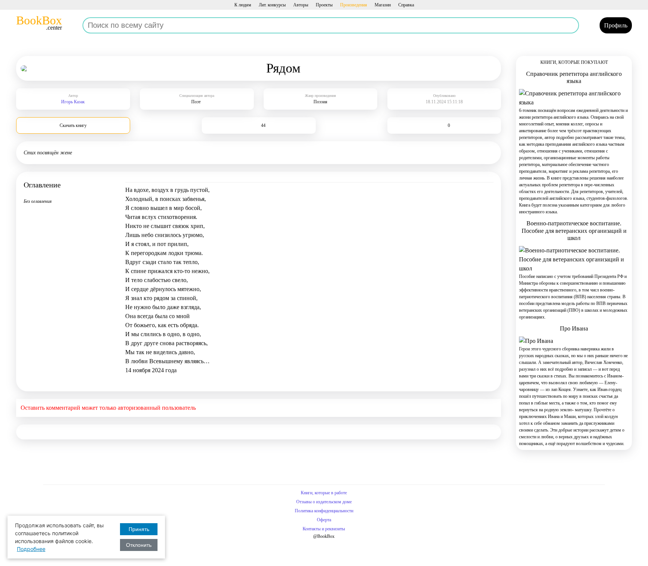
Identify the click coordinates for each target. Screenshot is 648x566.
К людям (242, 5)
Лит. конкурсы (272, 5)
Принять (139, 529)
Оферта (324, 519)
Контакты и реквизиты (324, 528)
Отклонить (139, 545)
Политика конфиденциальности (324, 510)
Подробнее (31, 549)
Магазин (383, 5)
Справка (406, 5)
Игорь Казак (73, 101)
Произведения (353, 5)
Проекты (324, 5)
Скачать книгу (73, 125)
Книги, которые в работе (324, 492)
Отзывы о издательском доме (324, 501)
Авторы (300, 5)
